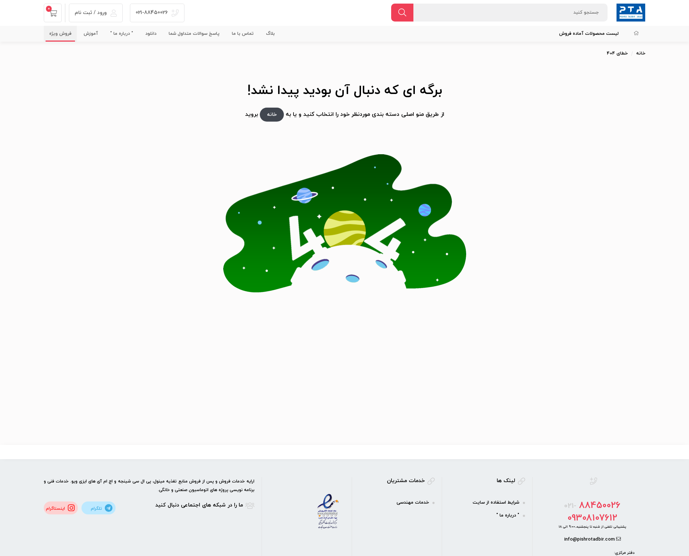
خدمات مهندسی (413, 502)
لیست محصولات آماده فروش (589, 33)
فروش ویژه (60, 33)
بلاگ (270, 33)
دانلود (150, 33)
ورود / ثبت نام (91, 12)
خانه (640, 53)
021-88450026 (152, 12)
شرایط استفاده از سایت (496, 502)
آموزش (91, 33)
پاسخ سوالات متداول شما (194, 33)
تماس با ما (243, 33)
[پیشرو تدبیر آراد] (631, 12)
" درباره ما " (121, 33)
